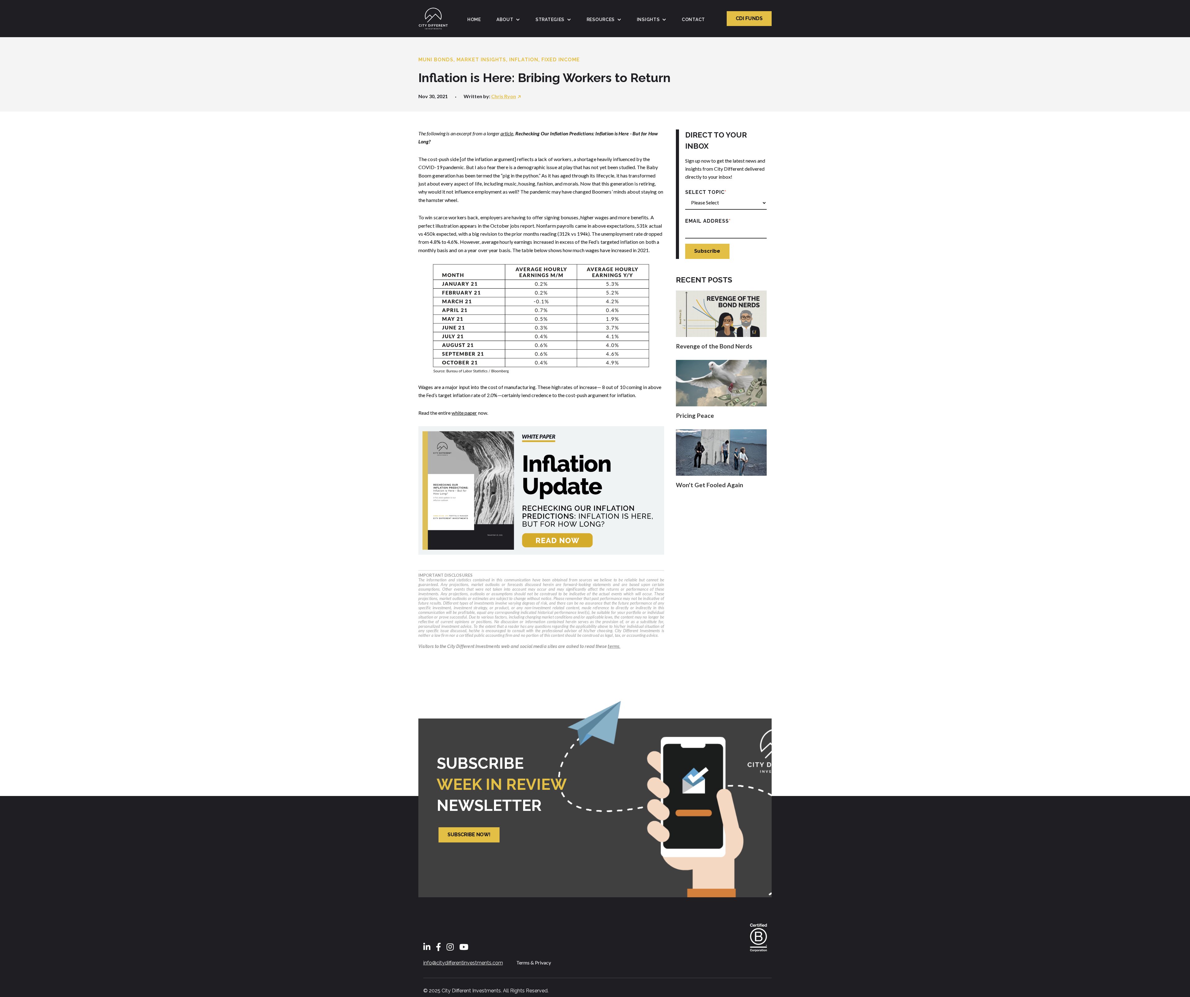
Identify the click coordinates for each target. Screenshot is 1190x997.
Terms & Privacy (533, 962)
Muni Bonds (435, 60)
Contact (693, 19)
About (504, 19)
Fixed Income (560, 60)
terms (613, 646)
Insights (648, 19)
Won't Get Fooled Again (709, 484)
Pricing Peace (695, 415)
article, (507, 133)
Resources (601, 19)
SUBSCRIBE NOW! (469, 834)
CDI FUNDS (749, 18)
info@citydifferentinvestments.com (463, 963)
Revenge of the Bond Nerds (714, 346)
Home (474, 19)
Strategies (550, 19)
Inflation (523, 60)
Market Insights (481, 60)
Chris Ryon (503, 96)
